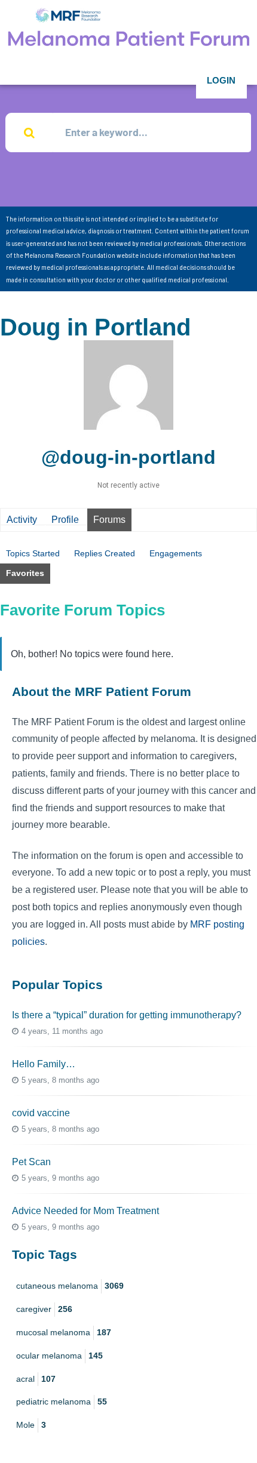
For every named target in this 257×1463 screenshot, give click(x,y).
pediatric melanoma (61, 1401)
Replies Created (104, 553)
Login (221, 80)
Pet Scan (31, 1162)
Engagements (175, 553)
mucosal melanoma (63, 1332)
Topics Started (33, 553)
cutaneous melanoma (70, 1285)
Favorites (25, 573)
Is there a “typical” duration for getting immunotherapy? (126, 1015)
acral (36, 1379)
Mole (31, 1425)
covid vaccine (41, 1113)
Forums (109, 520)
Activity (22, 520)
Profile (65, 520)
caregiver (44, 1309)
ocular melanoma (59, 1355)
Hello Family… (43, 1064)
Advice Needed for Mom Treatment (85, 1211)
